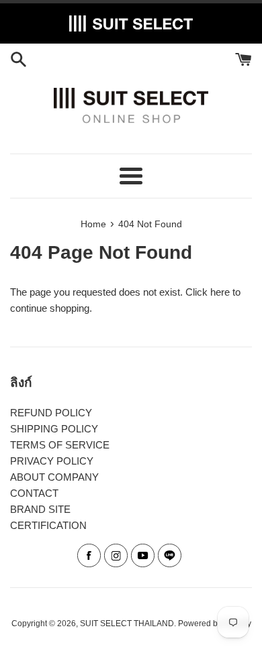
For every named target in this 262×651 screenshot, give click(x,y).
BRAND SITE (40, 509)
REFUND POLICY (51, 412)
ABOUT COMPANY (54, 477)
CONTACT (34, 493)
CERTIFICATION (48, 525)
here (220, 292)
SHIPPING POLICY (54, 428)
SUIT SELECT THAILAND (127, 623)
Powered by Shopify (214, 623)
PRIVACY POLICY (51, 461)
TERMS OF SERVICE (60, 445)
